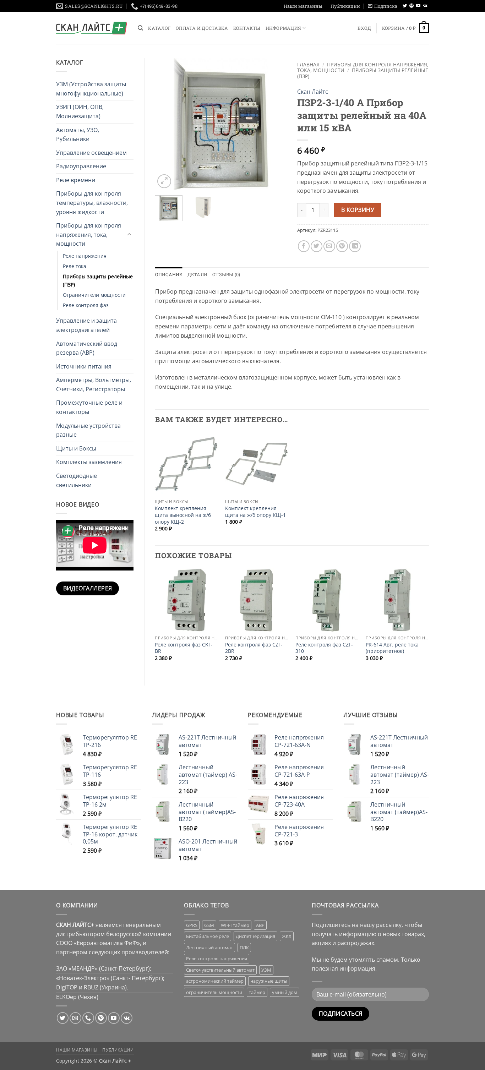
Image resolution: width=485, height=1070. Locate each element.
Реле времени (75, 180)
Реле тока (74, 266)
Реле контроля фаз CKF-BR (184, 648)
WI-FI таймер (235, 925)
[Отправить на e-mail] (75, 1018)
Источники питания (83, 366)
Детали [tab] (197, 274)
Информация (283, 28)
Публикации (345, 6)
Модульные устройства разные (88, 430)
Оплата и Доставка (202, 28)
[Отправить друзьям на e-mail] (329, 246)
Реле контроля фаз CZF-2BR (254, 648)
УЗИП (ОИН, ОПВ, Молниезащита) (80, 111)
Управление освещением (91, 153)
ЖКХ (286, 936)
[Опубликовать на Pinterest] (342, 246)
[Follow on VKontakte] (425, 6)
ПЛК (244, 947)
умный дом (284, 992)
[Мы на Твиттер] (405, 6)
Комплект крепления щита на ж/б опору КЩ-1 (255, 511)
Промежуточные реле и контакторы (89, 407)
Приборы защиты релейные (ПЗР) (98, 280)
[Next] (275, 124)
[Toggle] (129, 234)
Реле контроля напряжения (216, 958)
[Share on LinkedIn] (355, 246)
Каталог (159, 28)
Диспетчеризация (255, 936)
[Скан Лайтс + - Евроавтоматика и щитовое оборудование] (91, 28)
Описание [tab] (168, 274)
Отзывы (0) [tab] (226, 274)
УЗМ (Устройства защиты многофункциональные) (91, 88)
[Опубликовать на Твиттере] (316, 246)
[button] (382, 6)
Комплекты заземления (89, 462)
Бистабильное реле (207, 936)
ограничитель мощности (214, 992)
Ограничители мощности (94, 294)
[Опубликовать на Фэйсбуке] (304, 246)
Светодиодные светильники (76, 480)
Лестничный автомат (209, 947)
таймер (257, 992)
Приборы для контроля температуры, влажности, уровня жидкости (92, 202)
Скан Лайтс (312, 91)
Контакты (247, 28)
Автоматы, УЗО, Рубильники (77, 134)
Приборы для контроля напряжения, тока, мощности (88, 234)
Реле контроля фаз (86, 305)
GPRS (191, 925)
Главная (308, 64)
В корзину (357, 210)
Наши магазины (303, 6)
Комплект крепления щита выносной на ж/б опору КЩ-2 (183, 515)
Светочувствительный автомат (220, 970)
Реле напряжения (85, 255)
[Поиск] (140, 28)
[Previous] (166, 124)
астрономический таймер (215, 981)
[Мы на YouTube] (418, 6)
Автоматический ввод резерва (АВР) (86, 348)
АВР (260, 925)
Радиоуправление (81, 166)
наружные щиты (268, 981)
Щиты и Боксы (76, 448)
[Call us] (88, 1018)
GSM (209, 925)
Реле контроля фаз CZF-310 (324, 648)
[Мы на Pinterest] (411, 6)
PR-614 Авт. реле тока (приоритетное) (392, 648)
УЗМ (266, 970)
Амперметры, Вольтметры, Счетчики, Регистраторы (93, 384)
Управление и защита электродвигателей (86, 325)
